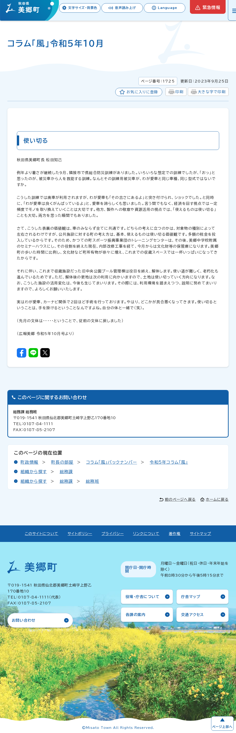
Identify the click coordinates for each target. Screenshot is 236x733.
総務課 (66, 472)
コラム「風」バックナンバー (111, 462)
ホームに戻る (217, 499)
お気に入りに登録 (142, 92)
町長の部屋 (62, 462)
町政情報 (29, 462)
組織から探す (34, 472)
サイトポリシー (80, 533)
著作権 (175, 533)
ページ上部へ (222, 726)
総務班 (92, 481)
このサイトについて (42, 533)
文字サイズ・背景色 (82, 7)
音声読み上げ (125, 7)
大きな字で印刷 (212, 92)
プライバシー (112, 533)
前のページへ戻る (180, 499)
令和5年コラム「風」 (169, 462)
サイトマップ (200, 533)
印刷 (179, 92)
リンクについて (146, 533)
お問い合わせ (24, 620)
